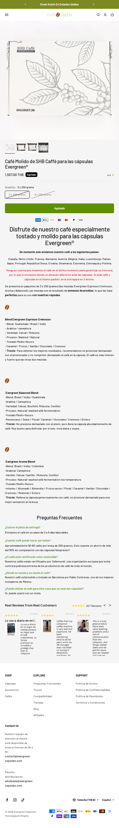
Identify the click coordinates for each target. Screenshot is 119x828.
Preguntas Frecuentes (47, 683)
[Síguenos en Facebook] (7, 800)
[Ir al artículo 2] (21, 148)
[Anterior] (25, 4)
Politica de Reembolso (89, 696)
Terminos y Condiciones (90, 702)
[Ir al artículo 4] (43, 148)
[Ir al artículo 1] (10, 148)
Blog (36, 709)
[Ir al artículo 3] (32, 148)
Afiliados (38, 715)
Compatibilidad (42, 696)
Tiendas (38, 702)
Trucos (37, 689)
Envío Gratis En (59, 4)
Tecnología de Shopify (17, 815)
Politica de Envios (86, 683)
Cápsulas (10, 683)
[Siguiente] (93, 4)
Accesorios (12, 689)
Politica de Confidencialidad (93, 689)
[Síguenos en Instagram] (15, 800)
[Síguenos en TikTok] (23, 800)
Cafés (8, 696)
